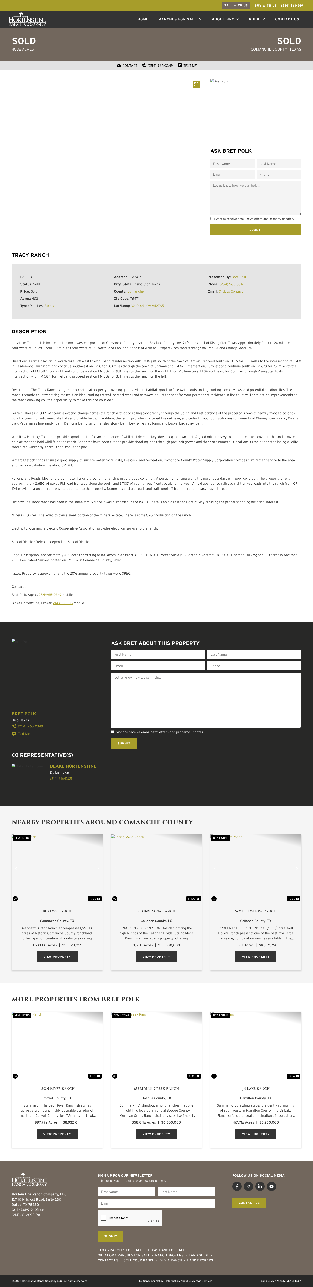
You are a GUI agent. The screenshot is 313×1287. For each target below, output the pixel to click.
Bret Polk (239, 277)
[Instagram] (248, 1186)
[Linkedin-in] (260, 1186)
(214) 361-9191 (23, 1210)
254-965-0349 (50, 595)
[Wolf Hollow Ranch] (255, 868)
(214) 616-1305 (61, 778)
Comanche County (269, 49)
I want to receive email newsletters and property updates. (254, 218)
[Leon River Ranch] (57, 1046)
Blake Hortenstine (73, 766)
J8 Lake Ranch (256, 1088)
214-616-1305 (63, 603)
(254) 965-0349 (232, 284)
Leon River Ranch (57, 1088)
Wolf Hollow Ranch (256, 911)
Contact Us (287, 19)
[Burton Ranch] (57, 868)
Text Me (24, 734)
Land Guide (199, 1255)
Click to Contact (231, 291)
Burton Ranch (57, 911)
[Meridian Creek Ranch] (156, 1046)
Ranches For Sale (178, 19)
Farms (49, 306)
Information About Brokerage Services (189, 1281)
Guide (254, 19)
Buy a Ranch (170, 1260)
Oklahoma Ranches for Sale (124, 1255)
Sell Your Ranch (138, 1260)
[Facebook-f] (237, 1186)
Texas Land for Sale (166, 1250)
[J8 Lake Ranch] (255, 1046)
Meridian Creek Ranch (156, 1088)
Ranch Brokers (169, 1255)
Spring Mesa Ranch (156, 911)
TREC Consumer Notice (150, 1281)
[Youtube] (271, 1186)
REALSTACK (293, 1281)
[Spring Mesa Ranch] (156, 868)
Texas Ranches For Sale (120, 1250)
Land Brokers (200, 1260)
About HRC (223, 19)
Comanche (135, 291)
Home (143, 19)
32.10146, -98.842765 (147, 306)
